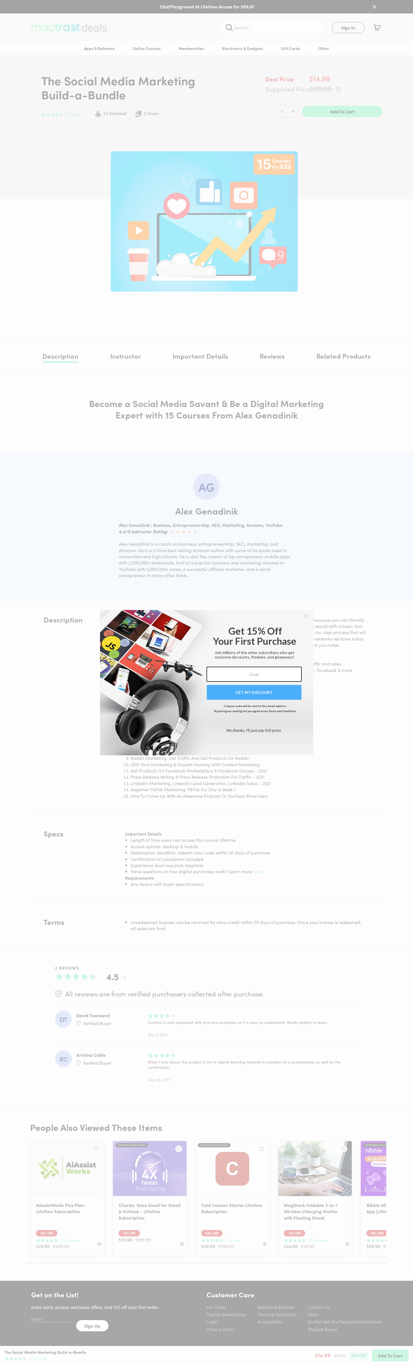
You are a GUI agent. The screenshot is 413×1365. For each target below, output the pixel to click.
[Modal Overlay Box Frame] (207, 683)
